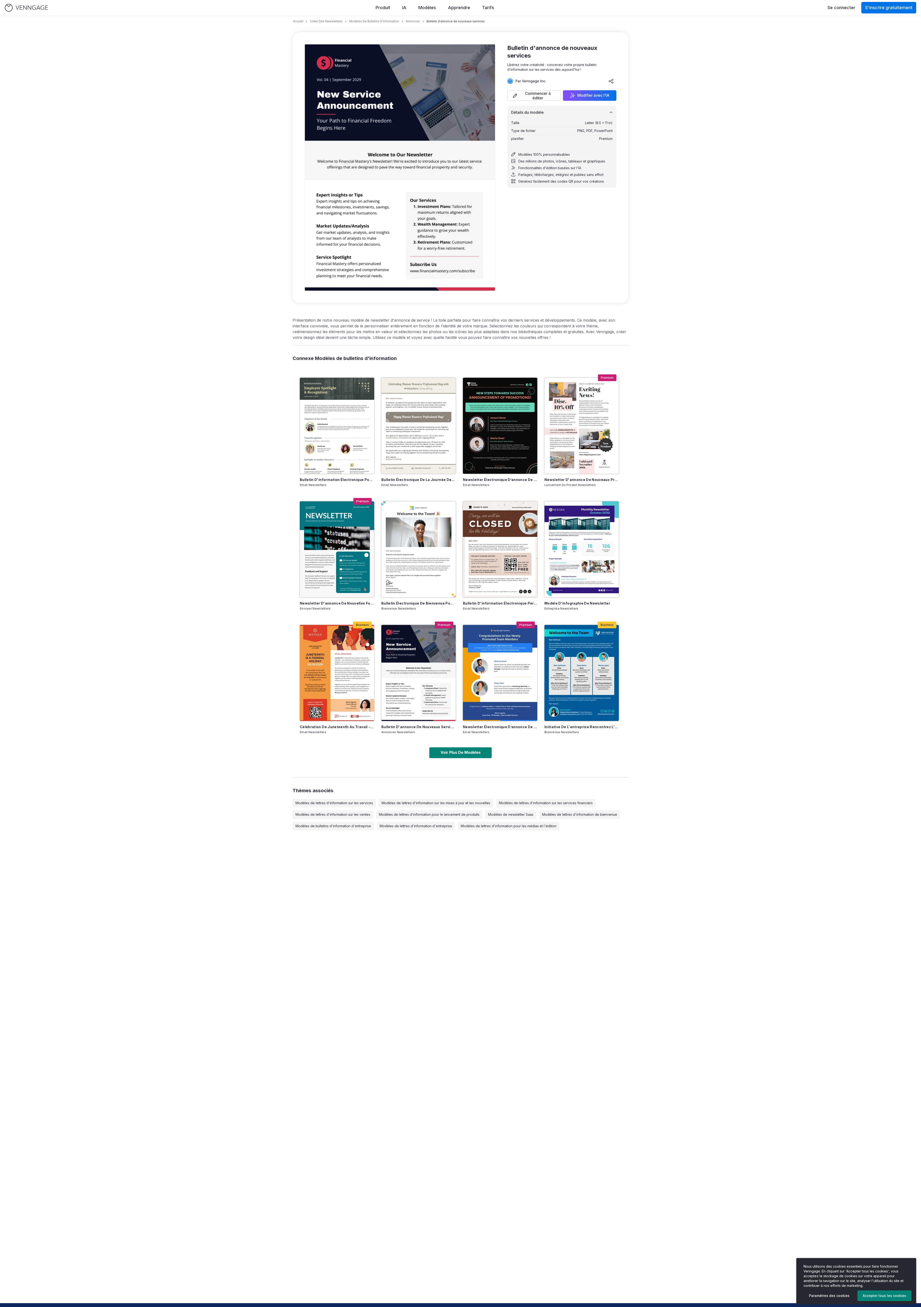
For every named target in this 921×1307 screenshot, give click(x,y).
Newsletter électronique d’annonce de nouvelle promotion (500, 727)
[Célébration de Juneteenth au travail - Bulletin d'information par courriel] (337, 673)
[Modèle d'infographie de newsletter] (581, 549)
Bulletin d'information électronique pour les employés (337, 480)
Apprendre (459, 7)
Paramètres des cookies (829, 1296)
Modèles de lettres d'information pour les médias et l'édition (508, 826)
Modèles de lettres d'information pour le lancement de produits (429, 814)
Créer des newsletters (326, 21)
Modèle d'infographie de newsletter (577, 603)
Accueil (298, 21)
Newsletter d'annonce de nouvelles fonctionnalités (337, 603)
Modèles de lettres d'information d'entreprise (416, 826)
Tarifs (488, 7)
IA (404, 7)
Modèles (427, 7)
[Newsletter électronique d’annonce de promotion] (500, 426)
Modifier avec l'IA (593, 95)
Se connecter (841, 7)
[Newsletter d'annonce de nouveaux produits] (581, 426)
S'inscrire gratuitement (888, 7)
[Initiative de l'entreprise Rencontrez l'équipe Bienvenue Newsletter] (581, 673)
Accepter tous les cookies (884, 1296)
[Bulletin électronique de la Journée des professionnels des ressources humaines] (418, 426)
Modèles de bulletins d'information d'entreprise (333, 826)
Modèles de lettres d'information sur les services (334, 803)
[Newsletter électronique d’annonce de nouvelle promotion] (500, 673)
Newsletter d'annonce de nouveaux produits (581, 480)
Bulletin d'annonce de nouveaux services (418, 727)
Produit (383, 7)
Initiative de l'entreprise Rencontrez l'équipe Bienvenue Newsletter (581, 727)
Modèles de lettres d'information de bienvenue (579, 814)
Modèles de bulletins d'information (374, 21)
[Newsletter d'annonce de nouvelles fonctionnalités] (337, 549)
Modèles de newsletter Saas (510, 814)
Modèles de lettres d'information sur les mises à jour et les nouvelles (436, 803)
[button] (534, 95)
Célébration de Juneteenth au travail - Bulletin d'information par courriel (337, 727)
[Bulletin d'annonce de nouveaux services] (418, 673)
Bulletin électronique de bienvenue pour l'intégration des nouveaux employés (418, 603)
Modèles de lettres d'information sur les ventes (332, 814)
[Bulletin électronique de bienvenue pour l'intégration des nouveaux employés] (418, 549)
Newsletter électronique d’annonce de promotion (500, 480)
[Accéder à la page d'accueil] (26, 8)
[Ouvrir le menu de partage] (611, 81)
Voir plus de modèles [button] (461, 752)
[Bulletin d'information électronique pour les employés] (337, 426)
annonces (413, 21)
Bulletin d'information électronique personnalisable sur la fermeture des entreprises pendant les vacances (500, 603)
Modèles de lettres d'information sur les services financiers (546, 803)
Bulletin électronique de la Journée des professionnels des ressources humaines (418, 480)
